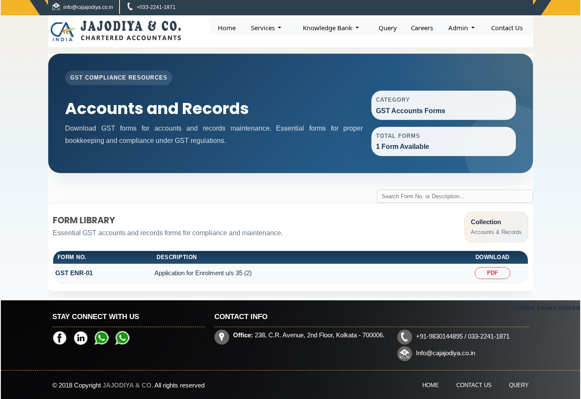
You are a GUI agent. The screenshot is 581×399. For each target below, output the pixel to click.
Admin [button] (459, 27)
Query (388, 27)
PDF (492, 273)
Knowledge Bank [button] (328, 27)
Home (227, 27)
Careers (422, 27)
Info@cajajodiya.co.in (445, 352)
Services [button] (263, 27)
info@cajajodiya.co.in (88, 7)
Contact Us (507, 27)
